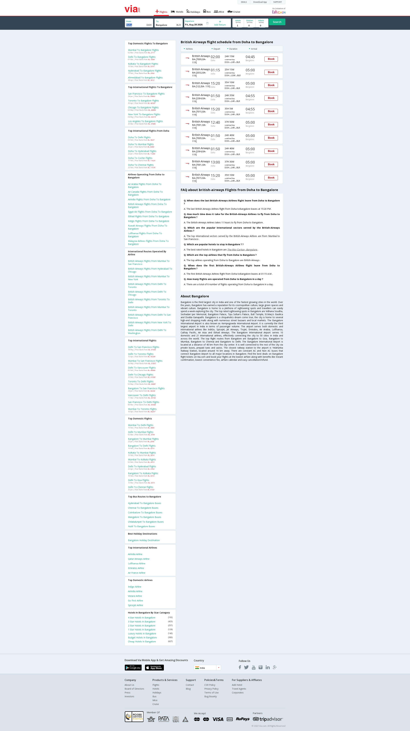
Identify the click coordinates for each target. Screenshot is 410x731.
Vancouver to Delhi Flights (142, 395)
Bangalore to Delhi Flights (142, 445)
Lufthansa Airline (136, 563)
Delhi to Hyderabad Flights (142, 466)
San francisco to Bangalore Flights (146, 93)
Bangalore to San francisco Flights (146, 388)
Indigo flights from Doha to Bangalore (148, 220)
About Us (129, 684)
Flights (155, 684)
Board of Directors (134, 688)
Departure (189, 21)
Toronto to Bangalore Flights (143, 100)
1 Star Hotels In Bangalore (150, 629)
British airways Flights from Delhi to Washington (147, 332)
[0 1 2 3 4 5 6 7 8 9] (249, 25)
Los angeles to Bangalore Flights (145, 121)
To (157, 21)
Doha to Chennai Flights (141, 164)
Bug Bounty (210, 696)
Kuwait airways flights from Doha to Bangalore (147, 227)
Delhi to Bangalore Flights (142, 56)
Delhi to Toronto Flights (140, 353)
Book (271, 59)
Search (277, 22)
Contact (190, 684)
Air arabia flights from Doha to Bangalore (144, 186)
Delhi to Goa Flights (138, 480)
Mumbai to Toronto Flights (142, 408)
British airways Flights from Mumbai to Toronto (148, 309)
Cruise (155, 704)
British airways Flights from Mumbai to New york (148, 278)
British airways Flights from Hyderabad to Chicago (150, 270)
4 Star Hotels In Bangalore (150, 617)
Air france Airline (136, 572)
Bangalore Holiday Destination (144, 540)
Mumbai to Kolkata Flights (142, 459)
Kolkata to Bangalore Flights (143, 63)
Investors (129, 696)
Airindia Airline (135, 554)
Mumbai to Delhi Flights (140, 425)
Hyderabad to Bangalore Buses (144, 503)
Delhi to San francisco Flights (143, 347)
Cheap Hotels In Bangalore (150, 641)
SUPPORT (277, 2)
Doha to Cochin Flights (140, 157)
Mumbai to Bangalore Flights (143, 50)
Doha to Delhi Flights (139, 137)
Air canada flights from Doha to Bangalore (145, 193)
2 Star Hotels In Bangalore (150, 625)
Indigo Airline (134, 586)
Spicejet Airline (135, 605)
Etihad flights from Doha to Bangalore (148, 216)
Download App (260, 2)
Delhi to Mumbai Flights (140, 431)
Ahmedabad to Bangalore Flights (145, 77)
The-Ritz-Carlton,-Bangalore (242, 249)
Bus (154, 696)
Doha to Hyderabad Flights (142, 151)
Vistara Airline (135, 595)
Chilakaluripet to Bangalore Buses (146, 521)
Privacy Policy (211, 688)
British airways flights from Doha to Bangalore (147, 206)
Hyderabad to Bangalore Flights (144, 70)
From (128, 21)
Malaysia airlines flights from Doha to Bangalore (148, 242)
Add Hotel (237, 684)
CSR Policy (209, 684)
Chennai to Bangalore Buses (143, 507)
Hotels (155, 688)
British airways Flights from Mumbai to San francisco (148, 262)
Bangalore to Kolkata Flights (143, 473)
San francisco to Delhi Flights (143, 402)
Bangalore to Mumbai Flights (143, 438)
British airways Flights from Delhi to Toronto (147, 285)
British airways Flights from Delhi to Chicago (147, 293)
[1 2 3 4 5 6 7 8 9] (238, 25)
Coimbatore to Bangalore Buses (145, 512)
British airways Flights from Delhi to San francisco (149, 316)
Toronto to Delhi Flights (140, 381)
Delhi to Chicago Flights (140, 374)
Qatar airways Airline (138, 558)
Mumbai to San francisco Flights (145, 360)
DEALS (244, 2)
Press (127, 692)
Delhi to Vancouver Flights (142, 367)
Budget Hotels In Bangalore (150, 637)
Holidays (156, 692)
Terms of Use (211, 692)
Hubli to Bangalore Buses (141, 526)
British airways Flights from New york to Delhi (149, 324)
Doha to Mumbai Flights (141, 144)
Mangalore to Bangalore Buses (144, 517)
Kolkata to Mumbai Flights (142, 452)
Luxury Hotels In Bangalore (150, 633)
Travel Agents (239, 688)
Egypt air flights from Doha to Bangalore (150, 211)
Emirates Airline (136, 568)
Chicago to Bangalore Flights (143, 107)
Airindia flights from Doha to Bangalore (149, 199)
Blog (188, 688)
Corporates (238, 692)
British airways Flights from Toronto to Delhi (149, 301)
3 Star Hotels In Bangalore (150, 621)
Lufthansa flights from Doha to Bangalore (145, 235)
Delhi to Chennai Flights (140, 487)
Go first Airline (135, 600)
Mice (154, 700)
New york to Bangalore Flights (144, 114)
